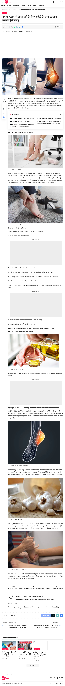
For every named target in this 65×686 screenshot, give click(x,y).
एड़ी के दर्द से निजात (35, 588)
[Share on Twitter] (12, 27)
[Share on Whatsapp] (14, 27)
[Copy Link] (19, 27)
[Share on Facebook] (9, 27)
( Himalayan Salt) (19, 574)
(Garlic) (16, 523)
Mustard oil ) (20, 470)
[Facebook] (57, 678)
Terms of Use (27, 607)
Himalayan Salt (12, 588)
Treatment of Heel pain (24, 588)
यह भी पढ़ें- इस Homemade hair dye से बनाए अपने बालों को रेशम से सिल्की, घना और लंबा (22, 125)
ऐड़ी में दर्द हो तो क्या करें (45, 588)
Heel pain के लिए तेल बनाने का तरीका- (21, 121)
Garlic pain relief (34, 586)
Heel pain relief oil (51, 586)
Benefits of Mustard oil (22, 586)
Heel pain (42, 586)
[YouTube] (62, 678)
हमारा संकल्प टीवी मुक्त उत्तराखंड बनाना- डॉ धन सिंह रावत (24, 654)
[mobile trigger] (3, 2)
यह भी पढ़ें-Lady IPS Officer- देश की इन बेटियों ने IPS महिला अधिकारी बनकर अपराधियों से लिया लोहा (49, 122)
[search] (53, 2)
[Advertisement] (32, 46)
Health (4, 12)
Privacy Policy (55, 607)
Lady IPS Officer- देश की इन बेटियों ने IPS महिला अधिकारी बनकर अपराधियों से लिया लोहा (36, 408)
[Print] (22, 27)
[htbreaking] (8, 2)
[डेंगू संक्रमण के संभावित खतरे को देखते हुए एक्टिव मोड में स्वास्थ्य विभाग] (9, 645)
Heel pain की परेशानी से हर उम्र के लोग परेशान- (23, 118)
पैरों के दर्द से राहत (54, 588)
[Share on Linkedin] (17, 27)
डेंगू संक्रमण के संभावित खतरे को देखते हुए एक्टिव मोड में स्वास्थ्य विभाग (9, 654)
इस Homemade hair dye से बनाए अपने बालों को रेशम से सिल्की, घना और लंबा (34, 328)
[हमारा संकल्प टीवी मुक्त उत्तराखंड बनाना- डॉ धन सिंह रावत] (25, 645)
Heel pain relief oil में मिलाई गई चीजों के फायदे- (50, 118)
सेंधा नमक (61, 588)
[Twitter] (60, 678)
